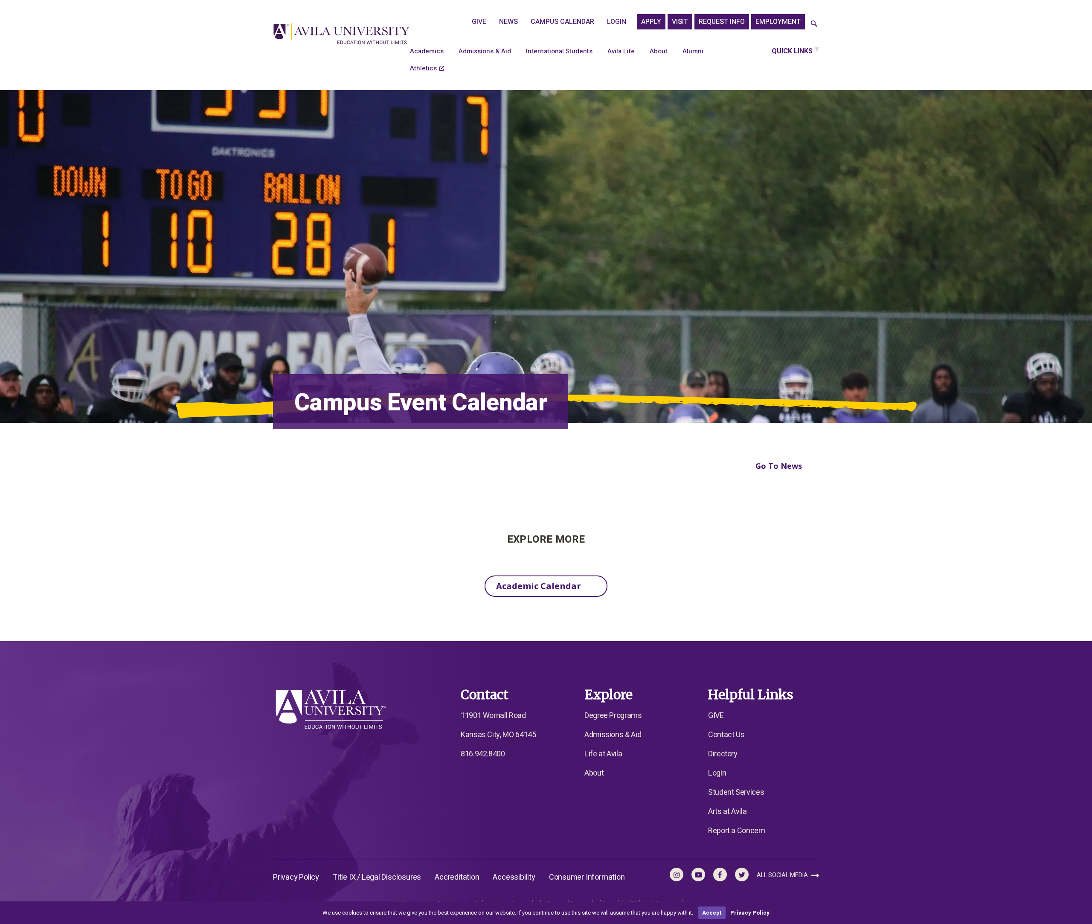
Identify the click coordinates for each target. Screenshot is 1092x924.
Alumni (692, 51)
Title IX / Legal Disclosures (377, 877)
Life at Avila (603, 754)
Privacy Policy (296, 877)
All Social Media (783, 875)
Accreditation (457, 877)
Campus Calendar (562, 22)
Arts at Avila (727, 811)
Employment (778, 22)
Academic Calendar (538, 586)
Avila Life (621, 51)
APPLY (651, 22)
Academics (427, 51)
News (508, 22)
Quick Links (792, 51)
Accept (711, 913)
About (659, 51)
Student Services (736, 792)
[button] (814, 24)
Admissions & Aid (485, 51)
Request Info (722, 22)
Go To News (778, 466)
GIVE (479, 22)
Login (616, 22)
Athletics (423, 68)
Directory (723, 754)
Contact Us (726, 735)
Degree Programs (613, 715)
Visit (680, 22)
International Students (559, 51)
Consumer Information (587, 877)
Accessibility (514, 877)
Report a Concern (736, 831)
